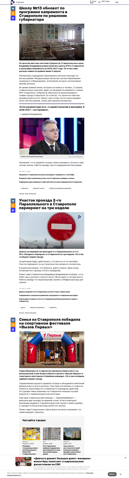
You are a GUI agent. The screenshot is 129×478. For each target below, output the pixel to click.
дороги (23, 307)
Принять (112, 474)
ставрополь (24, 188)
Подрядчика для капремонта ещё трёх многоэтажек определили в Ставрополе (50, 182)
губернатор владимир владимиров (60, 188)
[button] (23, 461)
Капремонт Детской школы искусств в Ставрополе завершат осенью (46, 178)
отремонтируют (47, 277)
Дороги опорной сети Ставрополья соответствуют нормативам (44, 292)
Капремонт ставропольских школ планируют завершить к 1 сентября (46, 175)
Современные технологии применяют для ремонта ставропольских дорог (48, 295)
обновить (74, 162)
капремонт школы (38, 188)
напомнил (62, 409)
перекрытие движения (37, 307)
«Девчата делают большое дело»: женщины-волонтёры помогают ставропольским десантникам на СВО (62, 461)
